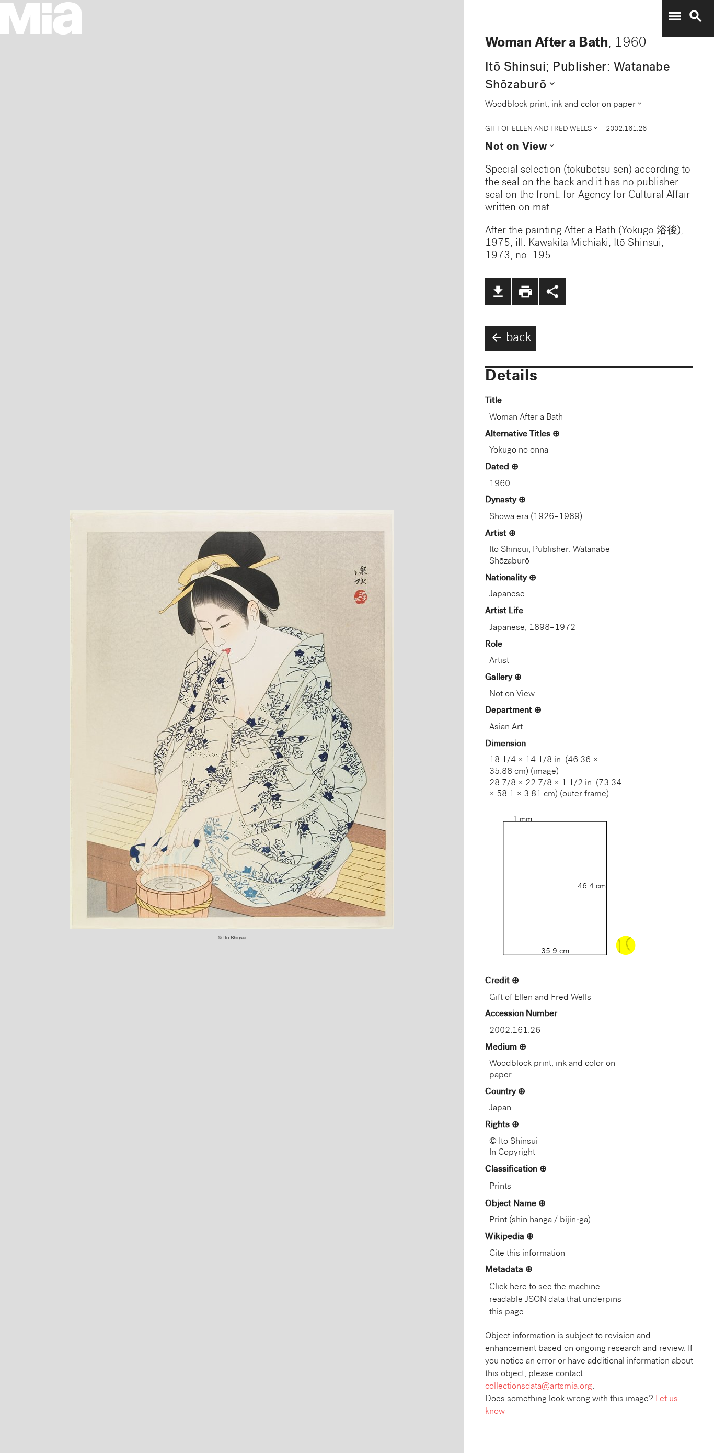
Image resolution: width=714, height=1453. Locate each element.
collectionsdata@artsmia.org (538, 1386)
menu (675, 16)
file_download (498, 291)
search (696, 16)
